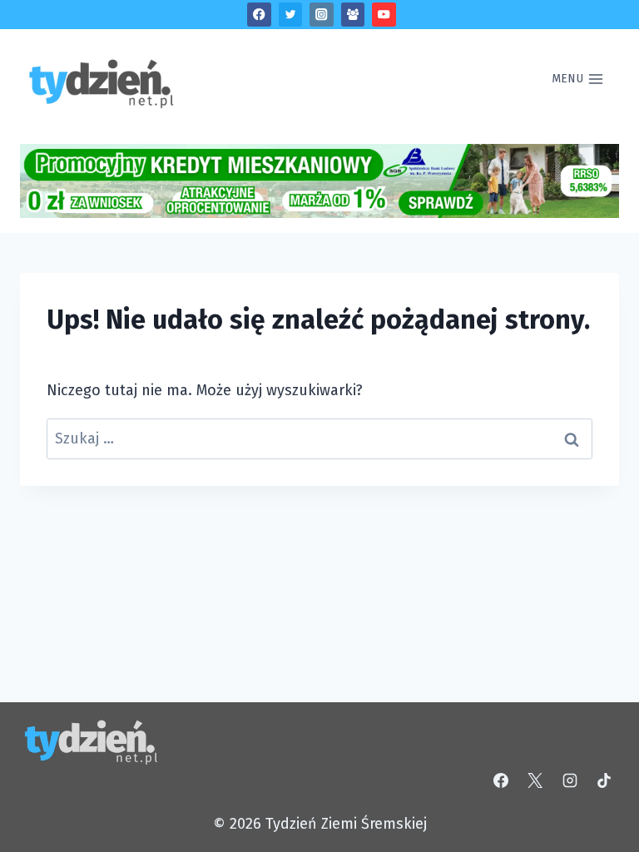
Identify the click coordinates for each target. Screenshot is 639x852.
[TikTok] (604, 780)
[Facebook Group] (353, 14)
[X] (535, 780)
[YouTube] (384, 14)
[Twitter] (291, 14)
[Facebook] (259, 14)
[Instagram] (322, 14)
